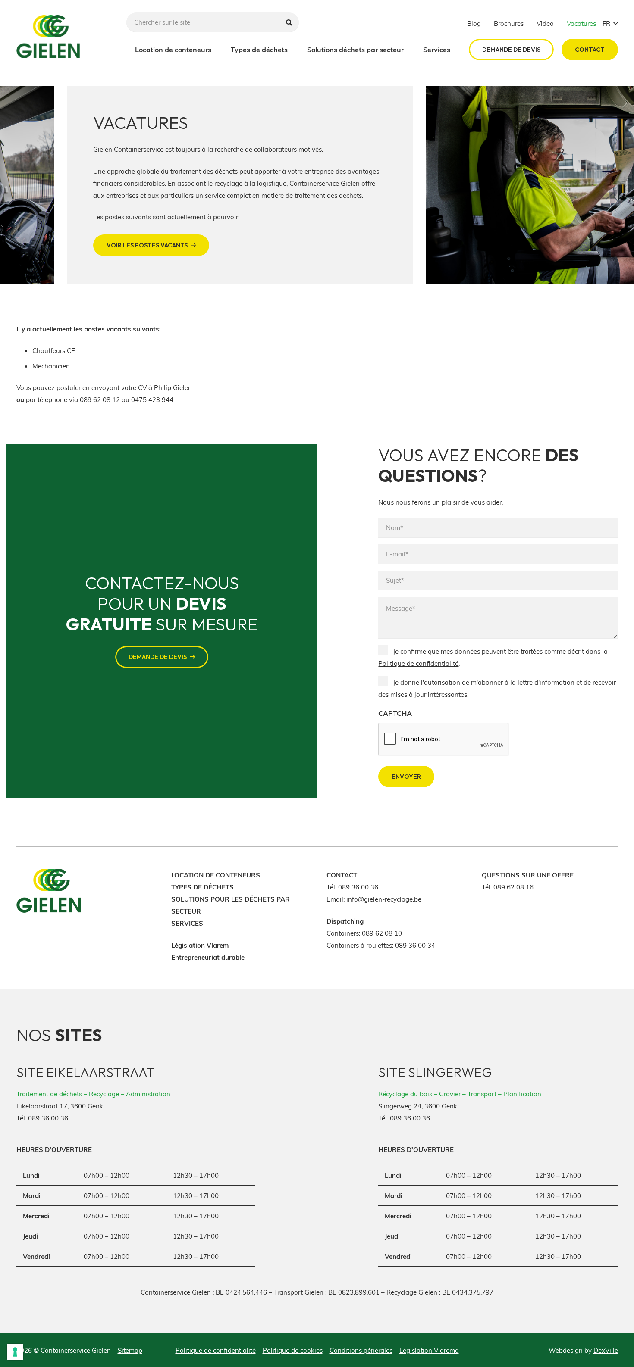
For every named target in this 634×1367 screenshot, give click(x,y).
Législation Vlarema (429, 1350)
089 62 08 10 (382, 933)
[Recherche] (289, 22)
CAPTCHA (395, 713)
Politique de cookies (293, 1350)
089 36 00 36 (358, 887)
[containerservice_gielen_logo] (48, 36)
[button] (610, 23)
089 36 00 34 (415, 945)
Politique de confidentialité (418, 663)
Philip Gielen (173, 387)
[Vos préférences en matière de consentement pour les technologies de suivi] (15, 1352)
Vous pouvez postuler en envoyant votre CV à (85, 387)
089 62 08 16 (513, 887)
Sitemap (130, 1350)
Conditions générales (361, 1350)
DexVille (605, 1350)
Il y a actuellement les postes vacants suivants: (88, 329)
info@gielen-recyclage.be (383, 899)
